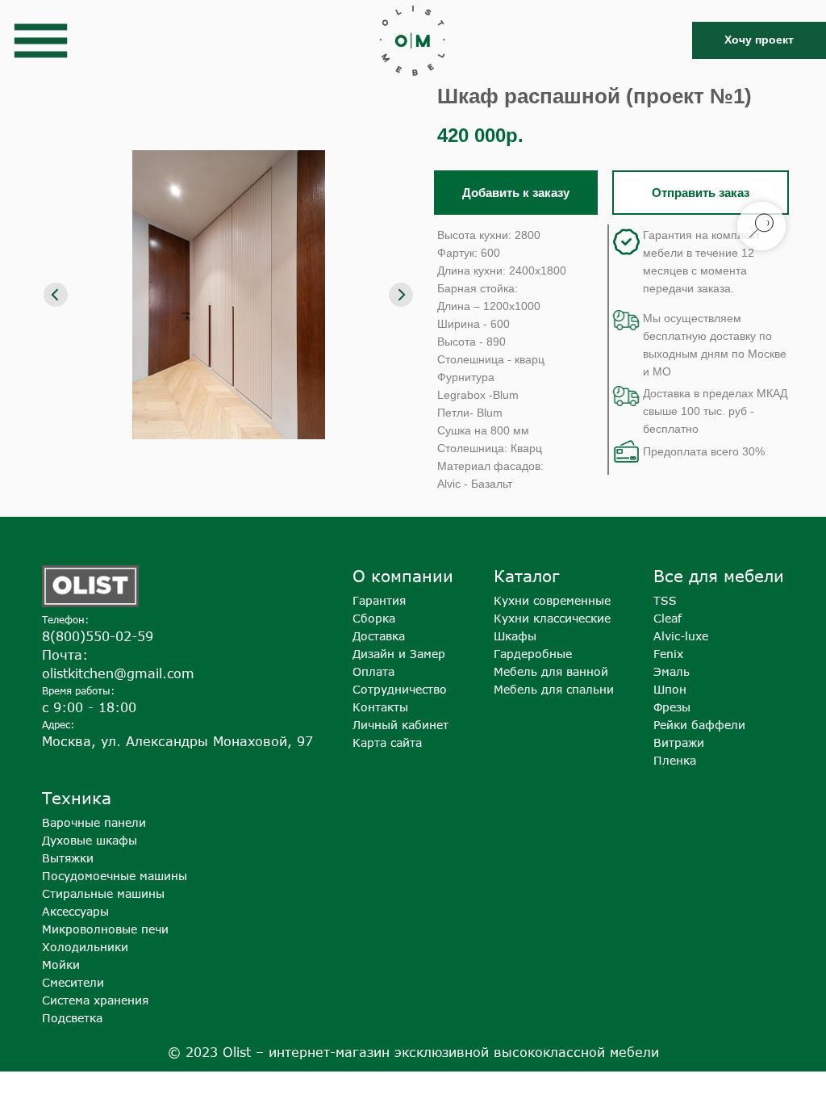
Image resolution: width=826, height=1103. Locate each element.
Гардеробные (533, 654)
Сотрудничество (400, 689)
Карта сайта (387, 742)
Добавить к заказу (515, 192)
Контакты (380, 707)
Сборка (374, 618)
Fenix (668, 654)
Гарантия (379, 600)
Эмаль (671, 671)
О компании (403, 575)
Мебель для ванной (551, 671)
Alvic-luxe (680, 636)
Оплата (373, 671)
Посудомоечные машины (114, 876)
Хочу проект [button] (759, 39)
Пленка (674, 760)
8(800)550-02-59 (97, 636)
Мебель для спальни (554, 689)
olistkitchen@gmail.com (118, 673)
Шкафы (515, 636)
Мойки (61, 964)
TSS (665, 600)
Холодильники (85, 947)
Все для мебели (718, 575)
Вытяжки (68, 858)
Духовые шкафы (89, 840)
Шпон (669, 689)
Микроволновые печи (105, 929)
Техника (76, 797)
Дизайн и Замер (399, 654)
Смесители (73, 982)
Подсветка (72, 1018)
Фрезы (671, 707)
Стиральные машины (103, 893)
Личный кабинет (400, 725)
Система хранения (95, 1000)
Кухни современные (552, 600)
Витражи (678, 742)
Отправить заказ (700, 192)
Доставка (379, 636)
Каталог (526, 575)
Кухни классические (552, 618)
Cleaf (667, 618)
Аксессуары (75, 911)
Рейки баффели (699, 725)
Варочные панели (94, 822)
